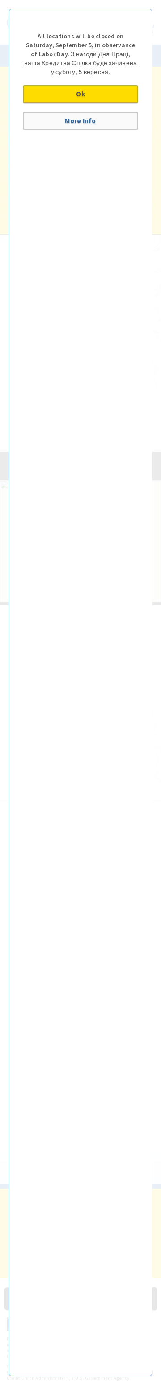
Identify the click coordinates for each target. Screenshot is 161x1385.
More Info (80, 120)
